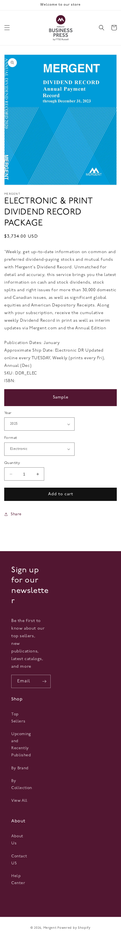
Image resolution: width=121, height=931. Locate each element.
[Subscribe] (44, 681)
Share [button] (16, 514)
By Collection (20, 784)
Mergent (50, 928)
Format (10, 438)
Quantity (12, 463)
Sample (60, 397)
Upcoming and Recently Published (20, 745)
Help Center (18, 879)
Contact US (19, 860)
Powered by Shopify (74, 928)
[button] (7, 27)
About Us (17, 839)
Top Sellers (18, 718)
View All (19, 801)
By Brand (19, 768)
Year (8, 413)
